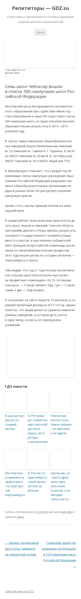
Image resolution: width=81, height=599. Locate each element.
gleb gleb (66, 512)
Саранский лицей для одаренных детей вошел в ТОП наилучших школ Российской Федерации (59, 554)
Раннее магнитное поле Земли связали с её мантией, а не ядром (61, 424)
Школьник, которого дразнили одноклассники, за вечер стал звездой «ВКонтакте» (61, 486)
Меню (40, 32)
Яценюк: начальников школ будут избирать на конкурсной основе (22, 548)
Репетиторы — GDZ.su (40, 8)
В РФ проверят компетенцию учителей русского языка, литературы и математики (38, 429)
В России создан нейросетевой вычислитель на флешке (38, 481)
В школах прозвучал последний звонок (15, 422)
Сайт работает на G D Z (19, 591)
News (20, 517)
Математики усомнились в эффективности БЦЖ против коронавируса (15, 484)
